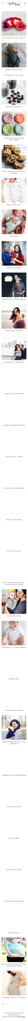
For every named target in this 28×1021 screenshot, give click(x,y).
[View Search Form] (24, 3)
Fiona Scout (14, 236)
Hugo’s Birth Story (14, 806)
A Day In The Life (14, 551)
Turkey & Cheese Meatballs (14, 425)
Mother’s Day (14, 679)
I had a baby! (14, 838)
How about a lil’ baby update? (14, 647)
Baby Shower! (14, 932)
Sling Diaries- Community (14, 362)
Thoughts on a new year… (14, 75)
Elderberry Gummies (14, 106)
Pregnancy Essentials (14, 710)
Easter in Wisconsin (14, 519)
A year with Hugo (14, 616)
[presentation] (14, 23)
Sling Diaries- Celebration (14, 488)
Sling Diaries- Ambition (14, 393)
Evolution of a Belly (14, 869)
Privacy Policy (21, 1016)
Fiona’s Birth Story (14, 204)
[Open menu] (3, 3)
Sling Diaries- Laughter (14, 330)
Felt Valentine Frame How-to (14, 38)
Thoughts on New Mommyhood (14, 775)
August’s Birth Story (14, 69)
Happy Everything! (14, 267)
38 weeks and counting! (14, 901)
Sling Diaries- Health (14, 456)
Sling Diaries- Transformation (14, 299)
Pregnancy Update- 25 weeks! (14, 997)
